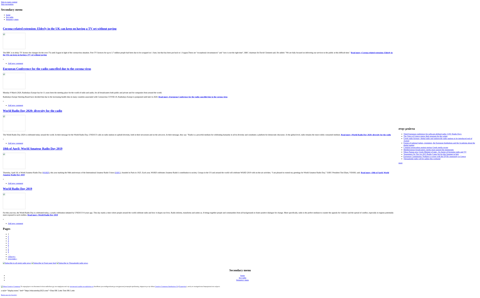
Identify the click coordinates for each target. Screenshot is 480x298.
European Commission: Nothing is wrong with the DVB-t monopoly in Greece (435, 156)
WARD (46, 173)
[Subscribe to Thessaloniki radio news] (72, 263)
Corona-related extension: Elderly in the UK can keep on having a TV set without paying (59, 28)
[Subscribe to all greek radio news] (17, 263)
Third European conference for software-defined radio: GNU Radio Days (433, 134)
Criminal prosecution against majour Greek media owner (426, 147)
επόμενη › (12, 257)
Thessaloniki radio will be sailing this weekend (422, 159)
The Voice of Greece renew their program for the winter (426, 136)
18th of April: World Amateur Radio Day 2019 (32, 148)
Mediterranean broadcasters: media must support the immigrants (429, 150)
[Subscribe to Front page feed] (44, 263)
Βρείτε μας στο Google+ (9, 295)
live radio (9, 17)
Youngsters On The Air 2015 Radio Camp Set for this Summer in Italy (431, 154)
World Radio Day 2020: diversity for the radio (32, 110)
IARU (117, 173)
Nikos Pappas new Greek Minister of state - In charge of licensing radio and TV (435, 152)
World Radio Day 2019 (17, 188)
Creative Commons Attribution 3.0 (166, 286)
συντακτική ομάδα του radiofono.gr (82, 286)
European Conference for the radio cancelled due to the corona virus (47, 68)
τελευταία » (12, 259)
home (8, 15)
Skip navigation (7, 4)
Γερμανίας (182, 286)
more (400, 163)
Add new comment (15, 63)
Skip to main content (9, 2)
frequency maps (12, 19)
